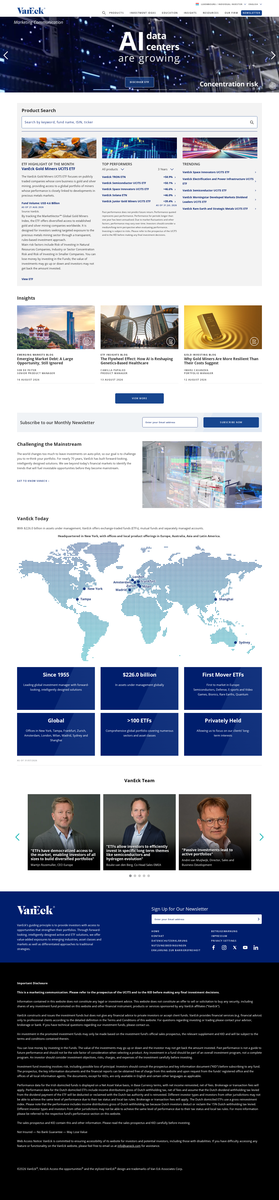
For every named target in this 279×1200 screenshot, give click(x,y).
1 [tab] (101, 89)
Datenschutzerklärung (169, 940)
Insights (190, 12)
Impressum (219, 936)
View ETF (27, 279)
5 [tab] (177, 89)
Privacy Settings (223, 940)
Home (155, 931)
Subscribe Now (231, 422)
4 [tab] (158, 89)
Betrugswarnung (224, 931)
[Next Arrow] (273, 55)
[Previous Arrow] (5, 55)
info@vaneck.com (129, 1146)
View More (139, 398)
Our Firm (231, 12)
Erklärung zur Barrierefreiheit (175, 950)
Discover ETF (139, 82)
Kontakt (157, 936)
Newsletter (251, 12)
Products (116, 12)
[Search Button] (104, 13)
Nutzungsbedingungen (168, 945)
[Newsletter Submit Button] (258, 919)
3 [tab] (139, 89)
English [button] (254, 4)
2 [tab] (120, 89)
